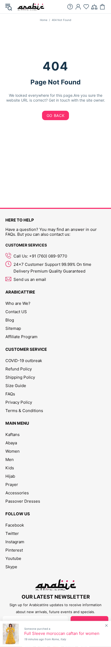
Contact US (16, 311)
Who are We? (17, 303)
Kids (9, 467)
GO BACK (56, 115)
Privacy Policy (18, 402)
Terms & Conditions (24, 410)
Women (12, 451)
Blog (9, 320)
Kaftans (12, 434)
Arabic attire (30, 6)
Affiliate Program (21, 336)
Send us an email (29, 279)
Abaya (11, 442)
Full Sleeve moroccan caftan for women (61, 633)
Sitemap (13, 328)
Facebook (14, 525)
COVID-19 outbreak (23, 360)
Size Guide (15, 385)
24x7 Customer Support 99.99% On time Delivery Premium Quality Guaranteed (52, 268)
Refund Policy (18, 368)
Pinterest (14, 550)
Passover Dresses (22, 501)
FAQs (10, 393)
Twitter (12, 533)
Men (9, 459)
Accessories (17, 492)
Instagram (14, 541)
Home (43, 20)
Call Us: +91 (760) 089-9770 (40, 256)
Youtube (13, 558)
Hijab (10, 476)
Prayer (11, 484)
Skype (11, 566)
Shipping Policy (20, 377)
